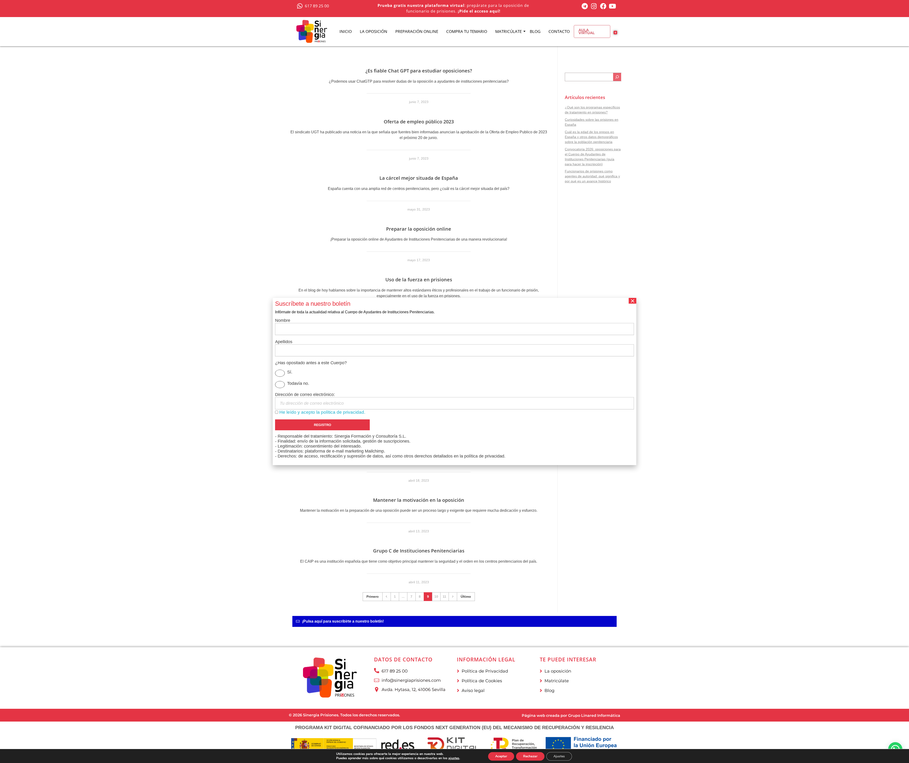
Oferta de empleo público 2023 (419, 121)
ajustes (453, 758)
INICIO (345, 31)
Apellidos (283, 341)
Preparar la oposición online (418, 229)
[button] (454, 621)
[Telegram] (585, 6)
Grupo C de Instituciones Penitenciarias (418, 551)
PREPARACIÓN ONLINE (416, 31)
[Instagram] (594, 6)
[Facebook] (603, 6)
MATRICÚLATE (508, 31)
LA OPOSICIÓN (373, 31)
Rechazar (530, 756)
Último (466, 596)
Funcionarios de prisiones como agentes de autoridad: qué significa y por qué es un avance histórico (592, 176)
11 (444, 596)
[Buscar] (617, 77)
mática (613, 715)
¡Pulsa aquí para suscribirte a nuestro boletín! (343, 621)
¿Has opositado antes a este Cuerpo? (311, 362)
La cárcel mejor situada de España (418, 178)
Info (601, 715)
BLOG (535, 31)
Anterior (386, 596)
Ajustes (559, 756)
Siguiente (453, 596)
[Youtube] (612, 6)
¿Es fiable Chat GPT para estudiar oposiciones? (418, 70)
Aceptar (501, 756)
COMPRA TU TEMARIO (466, 31)
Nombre (282, 320)
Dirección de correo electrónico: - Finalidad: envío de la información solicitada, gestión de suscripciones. (390, 425)
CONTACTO (559, 31)
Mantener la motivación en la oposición (418, 500)
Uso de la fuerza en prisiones (418, 279)
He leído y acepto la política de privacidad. (322, 412)
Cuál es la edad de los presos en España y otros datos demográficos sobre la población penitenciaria (591, 137)
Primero (372, 596)
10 (436, 596)
